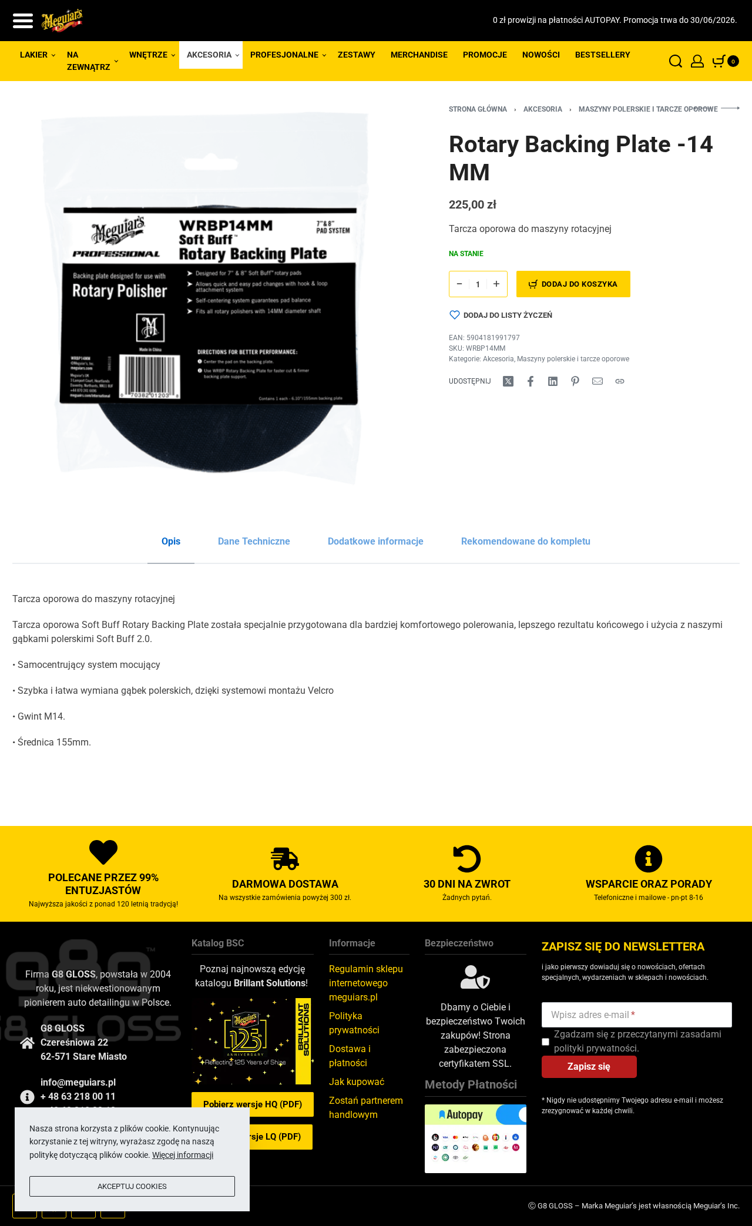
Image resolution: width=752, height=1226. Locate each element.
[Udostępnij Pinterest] (575, 381)
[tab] (171, 541)
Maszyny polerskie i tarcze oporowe (648, 109)
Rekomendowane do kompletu (525, 541)
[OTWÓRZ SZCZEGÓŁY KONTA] (697, 61)
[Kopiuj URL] (620, 381)
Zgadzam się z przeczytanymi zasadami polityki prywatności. (637, 1041)
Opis (171, 541)
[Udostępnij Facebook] (530, 381)
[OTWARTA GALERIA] (205, 298)
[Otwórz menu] (22, 21)
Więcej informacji (182, 1155)
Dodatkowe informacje (376, 541)
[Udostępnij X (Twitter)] (508, 381)
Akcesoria (542, 109)
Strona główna (478, 109)
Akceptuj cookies (132, 1186)
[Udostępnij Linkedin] (553, 381)
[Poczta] (597, 381)
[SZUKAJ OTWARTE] (676, 61)
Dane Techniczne (254, 541)
